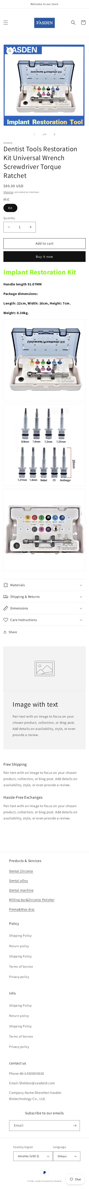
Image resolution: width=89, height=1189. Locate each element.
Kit (10, 208)
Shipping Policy (20, 935)
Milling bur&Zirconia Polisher (31, 900)
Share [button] (13, 632)
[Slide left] (34, 134)
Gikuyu (62, 1156)
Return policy (19, 946)
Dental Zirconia (21, 871)
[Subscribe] (75, 1125)
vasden (38, 1181)
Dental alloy (18, 880)
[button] (6, 23)
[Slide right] (55, 134)
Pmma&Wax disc (22, 909)
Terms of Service (21, 966)
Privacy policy (19, 977)
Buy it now (44, 256)
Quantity (9, 218)
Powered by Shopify (52, 1181)
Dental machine (21, 890)
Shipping (8, 192)
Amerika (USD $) (28, 1156)
